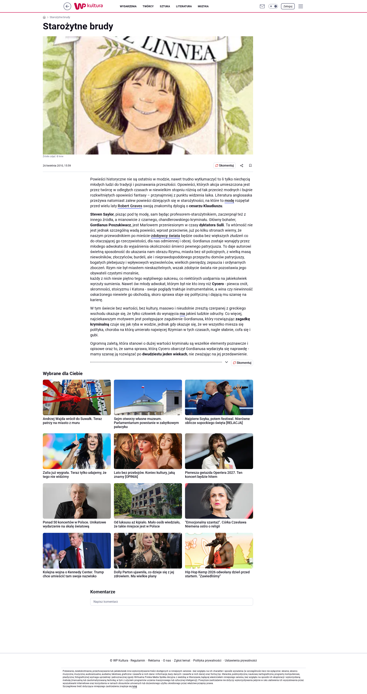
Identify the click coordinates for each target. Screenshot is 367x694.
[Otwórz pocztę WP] (262, 6)
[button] (273, 6)
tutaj (134, 686)
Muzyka (203, 6)
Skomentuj (226, 165)
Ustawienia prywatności (240, 660)
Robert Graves (130, 206)
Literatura (184, 6)
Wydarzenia (128, 6)
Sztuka (165, 6)
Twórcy (148, 6)
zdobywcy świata (165, 235)
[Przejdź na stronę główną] (67, 9)
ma (182, 313)
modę (229, 200)
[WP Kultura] (97, 6)
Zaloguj (287, 6)
